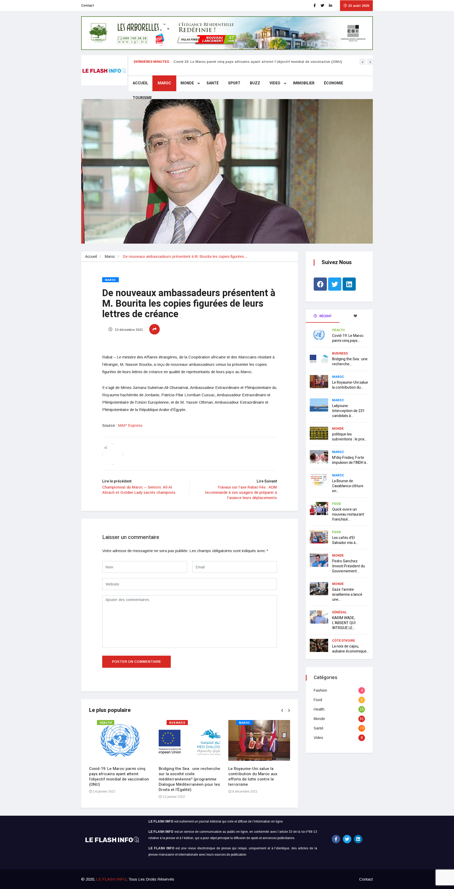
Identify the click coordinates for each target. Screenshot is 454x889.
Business (177, 723)
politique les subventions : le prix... (349, 436)
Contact (87, 5)
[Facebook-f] (336, 839)
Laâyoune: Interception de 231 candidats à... (348, 411)
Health (106, 723)
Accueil (140, 83)
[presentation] (362, 62)
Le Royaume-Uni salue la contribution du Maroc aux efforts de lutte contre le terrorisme (252, 776)
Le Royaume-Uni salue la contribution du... (350, 385)
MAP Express (130, 425)
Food (336, 503)
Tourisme (142, 98)
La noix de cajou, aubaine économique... (350, 649)
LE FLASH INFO (111, 879)
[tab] (356, 316)
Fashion (320, 690)
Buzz (255, 83)
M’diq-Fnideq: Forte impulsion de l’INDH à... (350, 460)
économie (333, 83)
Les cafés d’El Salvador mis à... (345, 540)
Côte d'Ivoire (343, 640)
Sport (234, 83)
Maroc (164, 83)
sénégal (339, 612)
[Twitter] (334, 284)
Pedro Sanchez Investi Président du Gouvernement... (348, 566)
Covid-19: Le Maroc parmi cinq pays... (348, 338)
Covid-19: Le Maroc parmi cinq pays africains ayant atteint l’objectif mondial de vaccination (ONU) (257, 62)
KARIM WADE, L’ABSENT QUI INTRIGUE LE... (343, 623)
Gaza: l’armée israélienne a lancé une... (347, 594)
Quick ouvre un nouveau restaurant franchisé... (348, 514)
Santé (213, 83)
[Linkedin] (349, 284)
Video (275, 83)
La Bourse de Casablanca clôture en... (347, 486)
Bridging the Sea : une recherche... (350, 361)
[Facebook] (320, 284)
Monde (187, 83)
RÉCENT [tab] (325, 316)
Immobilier (303, 83)
